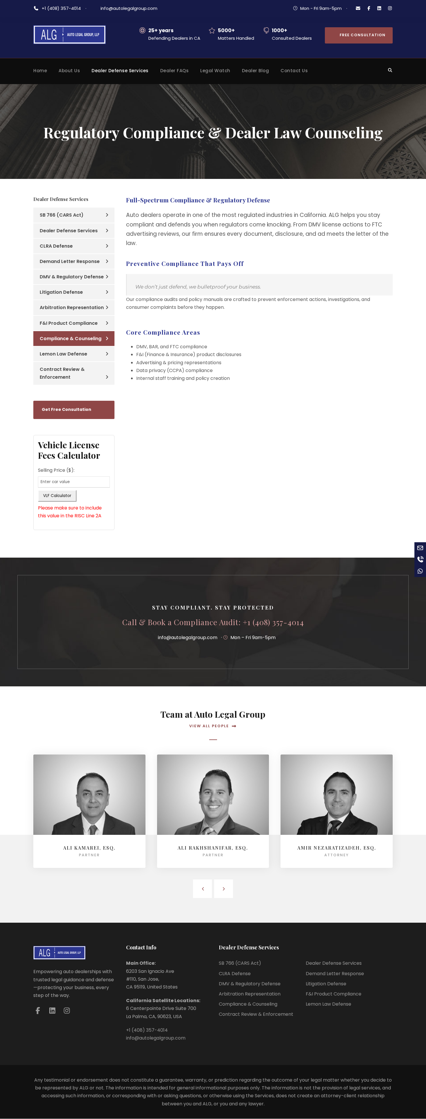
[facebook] (369, 8)
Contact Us (294, 71)
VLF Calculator (57, 495)
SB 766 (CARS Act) (61, 215)
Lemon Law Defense (63, 354)
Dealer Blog (255, 71)
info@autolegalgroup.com (129, 8)
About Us (69, 71)
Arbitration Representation (72, 307)
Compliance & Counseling (70, 338)
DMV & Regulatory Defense (72, 276)
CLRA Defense (56, 246)
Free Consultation (362, 35)
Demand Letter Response (70, 261)
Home (40, 71)
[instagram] (390, 8)
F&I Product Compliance (69, 323)
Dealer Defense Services (120, 71)
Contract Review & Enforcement (62, 373)
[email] (358, 8)
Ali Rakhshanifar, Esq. (213, 848)
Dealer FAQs (174, 71)
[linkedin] (379, 8)
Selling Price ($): (56, 470)
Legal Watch (215, 71)
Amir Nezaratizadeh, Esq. (336, 848)
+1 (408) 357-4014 (62, 8)
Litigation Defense (61, 292)
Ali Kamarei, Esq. (89, 848)
